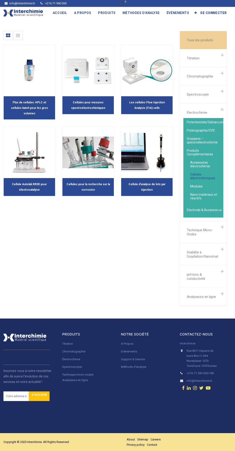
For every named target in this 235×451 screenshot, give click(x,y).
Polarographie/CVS (201, 130)
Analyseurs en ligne (201, 297)
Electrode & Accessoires (204, 210)
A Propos (127, 343)
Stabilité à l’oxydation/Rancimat (202, 254)
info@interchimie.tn (22, 3)
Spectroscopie (198, 94)
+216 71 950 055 (56, 3)
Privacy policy (136, 444)
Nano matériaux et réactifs (203, 196)
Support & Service (133, 359)
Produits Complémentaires (200, 152)
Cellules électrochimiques (202, 176)
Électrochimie (71, 359)
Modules (196, 186)
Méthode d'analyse (133, 366)
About (131, 439)
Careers (156, 439)
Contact (152, 444)
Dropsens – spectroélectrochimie (202, 140)
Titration (193, 58)
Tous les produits (200, 40)
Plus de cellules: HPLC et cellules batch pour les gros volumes (29, 108)
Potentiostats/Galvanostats (205, 122)
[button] (196, 13)
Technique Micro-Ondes (200, 232)
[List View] (17, 35)
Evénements (129, 351)
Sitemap (142, 439)
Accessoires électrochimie (200, 164)
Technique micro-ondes (77, 374)
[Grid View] (8, 35)
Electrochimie (197, 112)
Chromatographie (200, 76)
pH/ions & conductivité (196, 276)
